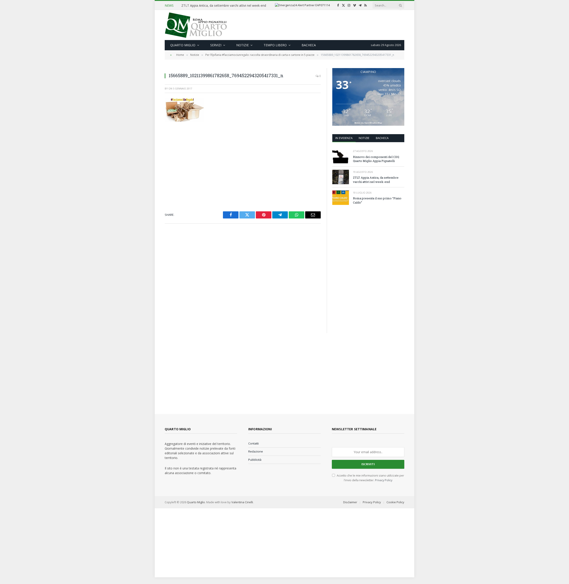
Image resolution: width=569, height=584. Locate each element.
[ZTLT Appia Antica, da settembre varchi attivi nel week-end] (340, 177)
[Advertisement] (323, 24)
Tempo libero (275, 45)
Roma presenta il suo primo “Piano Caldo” (377, 200)
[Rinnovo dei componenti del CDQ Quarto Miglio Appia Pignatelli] (340, 156)
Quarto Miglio (182, 45)
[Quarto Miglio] (196, 25)
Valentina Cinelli (242, 502)
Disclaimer (350, 502)
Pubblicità (254, 460)
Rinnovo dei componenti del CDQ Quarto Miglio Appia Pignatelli (376, 159)
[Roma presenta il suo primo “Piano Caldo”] (340, 197)
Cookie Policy (395, 502)
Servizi (215, 45)
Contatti (253, 443)
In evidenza (344, 138)
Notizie (242, 45)
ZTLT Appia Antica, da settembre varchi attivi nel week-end (223, 6)
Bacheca (309, 45)
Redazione (255, 451)
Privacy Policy (383, 480)
